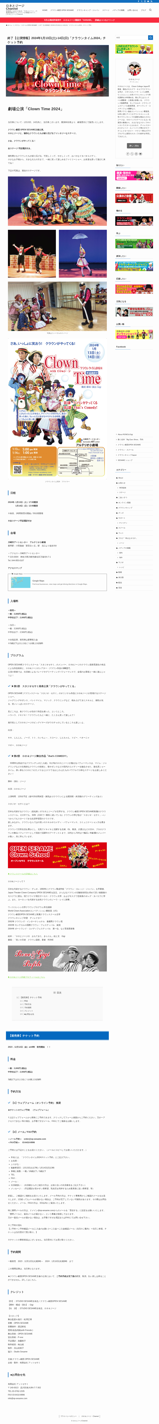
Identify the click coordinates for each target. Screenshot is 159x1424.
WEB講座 (122, 488)
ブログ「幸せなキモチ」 (128, 538)
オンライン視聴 (124, 503)
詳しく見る (134, 146)
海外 (120, 557)
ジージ (121, 543)
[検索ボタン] (150, 10)
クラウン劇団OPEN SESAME (129, 445)
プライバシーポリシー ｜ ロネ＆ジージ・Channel (79, 1416)
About (120, 478)
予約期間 (27, 1008)
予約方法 (27, 1004)
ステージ (122, 492)
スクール (121, 528)
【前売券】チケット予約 (31, 997)
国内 (120, 553)
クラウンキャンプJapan (127, 455)
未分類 (121, 577)
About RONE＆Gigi (125, 434)
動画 (120, 572)
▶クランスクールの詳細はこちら (23, 874)
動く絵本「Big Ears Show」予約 (130, 439)
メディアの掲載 (124, 548)
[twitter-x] (141, 1)
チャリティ (123, 523)
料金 (26, 1001)
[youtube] (148, 1)
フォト (121, 533)
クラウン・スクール (126, 450)
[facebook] (138, 1)
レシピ (121, 567)
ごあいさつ (122, 497)
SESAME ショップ (125, 460)
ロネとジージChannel (15, 7)
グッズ (121, 513)
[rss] (151, 1)
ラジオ (121, 562)
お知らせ (121, 483)
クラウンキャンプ (125, 508)
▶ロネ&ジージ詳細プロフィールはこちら (26, 977)
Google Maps (38, 581)
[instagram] (145, 1)
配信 (120, 583)
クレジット (28, 1011)
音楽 (120, 588)
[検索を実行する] (150, 37)
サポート (121, 518)
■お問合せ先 (29, 1014)
